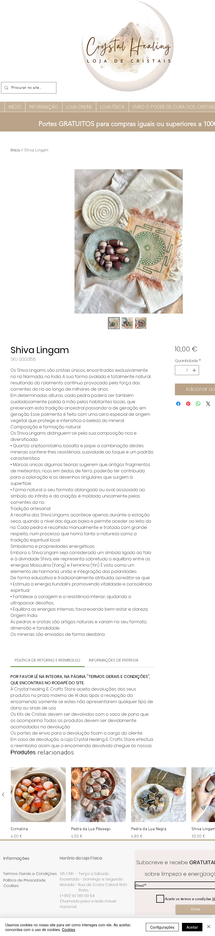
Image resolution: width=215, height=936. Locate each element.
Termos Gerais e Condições (30, 873)
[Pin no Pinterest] (188, 404)
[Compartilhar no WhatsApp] (198, 404)
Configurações (162, 927)
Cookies (68, 929)
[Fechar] (209, 927)
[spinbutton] (186, 370)
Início (15, 150)
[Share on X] (208, 404)
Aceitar (192, 927)
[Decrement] (179, 370)
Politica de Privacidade (24, 880)
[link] (47, 660)
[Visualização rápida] (38, 794)
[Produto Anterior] (3, 794)
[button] (43, 107)
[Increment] (194, 370)
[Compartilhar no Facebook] (178, 404)
